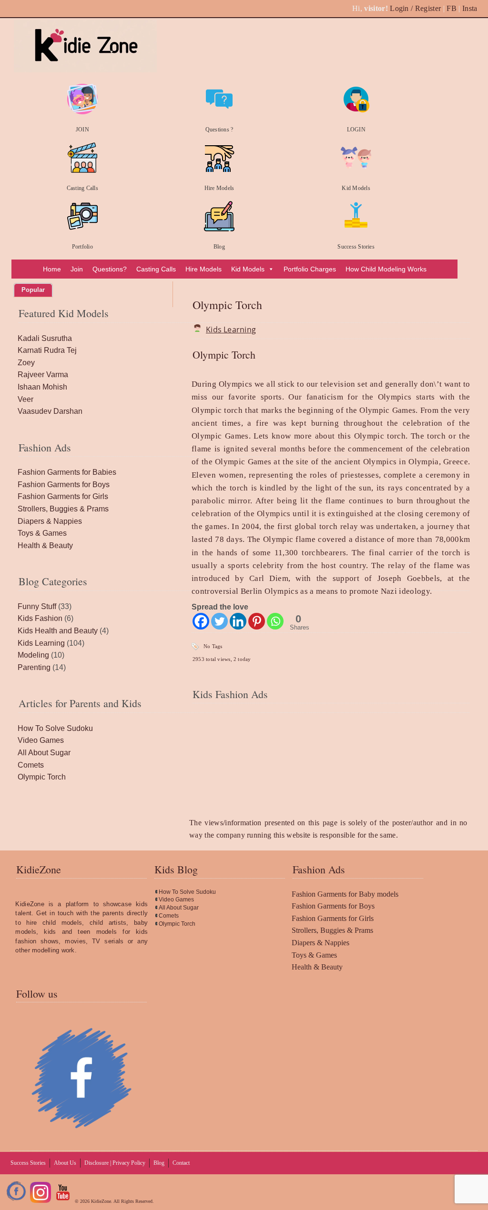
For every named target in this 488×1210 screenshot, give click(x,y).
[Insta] (40, 1201)
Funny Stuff (37, 606)
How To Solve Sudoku (55, 728)
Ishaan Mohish (42, 387)
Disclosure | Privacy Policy (114, 1163)
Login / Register (415, 8)
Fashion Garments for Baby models (345, 894)
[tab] (33, 290)
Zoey (26, 363)
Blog (219, 246)
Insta (470, 8)
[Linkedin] (238, 621)
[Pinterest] (256, 621)
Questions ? (219, 129)
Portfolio (82, 246)
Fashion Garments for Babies (67, 472)
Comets (31, 765)
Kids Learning (231, 329)
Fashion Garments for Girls (63, 496)
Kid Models (356, 188)
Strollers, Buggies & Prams (63, 509)
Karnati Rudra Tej (47, 350)
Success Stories (356, 246)
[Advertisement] (331, 756)
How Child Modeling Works (386, 269)
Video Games (41, 740)
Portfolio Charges (310, 269)
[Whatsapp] (275, 621)
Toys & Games (42, 533)
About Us (65, 1163)
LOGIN (356, 129)
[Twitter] (219, 621)
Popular (33, 289)
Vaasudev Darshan (50, 411)
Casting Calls (82, 188)
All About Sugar (44, 753)
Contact (181, 1163)
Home (52, 269)
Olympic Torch (227, 304)
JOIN (82, 129)
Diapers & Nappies (50, 521)
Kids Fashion (40, 618)
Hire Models (219, 188)
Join (77, 269)
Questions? (109, 269)
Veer (25, 399)
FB (452, 8)
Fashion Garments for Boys (64, 484)
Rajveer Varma (43, 374)
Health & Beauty (45, 545)
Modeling (33, 655)
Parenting (34, 667)
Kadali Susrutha (45, 338)
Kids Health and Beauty (58, 631)
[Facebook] (201, 621)
